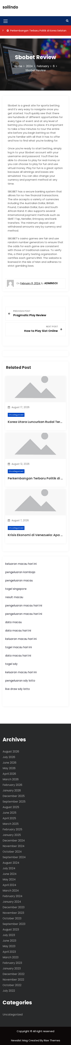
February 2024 (12, 896)
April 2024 (9, 885)
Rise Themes (52, 1040)
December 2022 (13, 974)
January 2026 (12, 790)
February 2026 (12, 785)
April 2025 (9, 818)
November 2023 (13, 913)
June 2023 (9, 941)
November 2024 (13, 846)
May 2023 (9, 946)
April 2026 (9, 774)
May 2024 (9, 879)
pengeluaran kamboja (20, 572)
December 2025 (14, 796)
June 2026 (9, 763)
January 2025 (12, 835)
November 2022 (13, 980)
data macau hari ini (18, 656)
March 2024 (11, 891)
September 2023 (14, 924)
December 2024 (14, 841)
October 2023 (12, 918)
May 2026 (9, 768)
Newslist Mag (19, 1040)
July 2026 (9, 757)
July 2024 (9, 868)
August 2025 (11, 807)
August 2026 (11, 752)
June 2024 (10, 874)
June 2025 (9, 813)
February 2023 (12, 963)
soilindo (10, 7)
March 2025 (11, 824)
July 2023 (9, 935)
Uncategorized (16, 414)
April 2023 (9, 952)
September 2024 (14, 857)
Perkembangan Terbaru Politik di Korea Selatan (32, 30)
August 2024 (11, 863)
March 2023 (10, 957)
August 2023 (11, 929)
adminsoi (51, 283)
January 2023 (12, 968)
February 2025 (12, 829)
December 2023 (13, 907)
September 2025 (14, 802)
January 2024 (12, 902)
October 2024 (12, 852)
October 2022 (12, 985)
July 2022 (9, 991)
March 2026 (11, 779)
